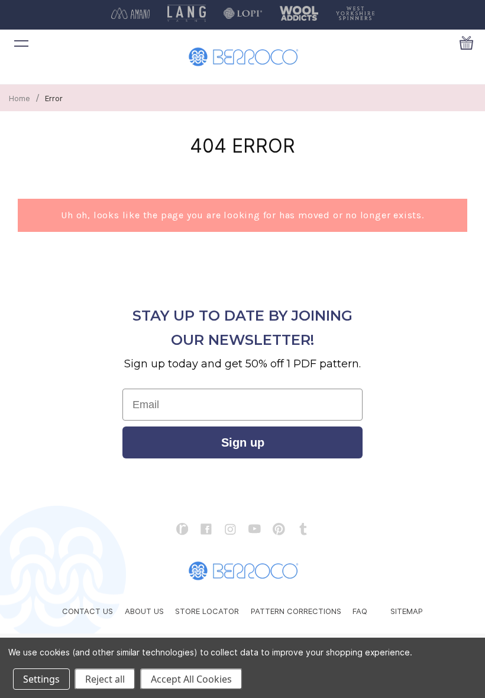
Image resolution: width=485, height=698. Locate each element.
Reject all (105, 679)
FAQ (360, 611)
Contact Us (87, 611)
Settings (41, 679)
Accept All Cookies (191, 679)
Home (19, 98)
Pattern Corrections (296, 611)
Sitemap (406, 611)
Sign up (242, 442)
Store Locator (207, 611)
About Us (144, 611)
